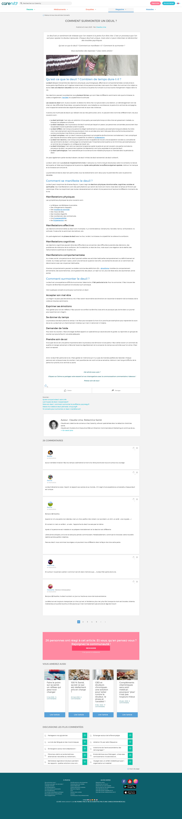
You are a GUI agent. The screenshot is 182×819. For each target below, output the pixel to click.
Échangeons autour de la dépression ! (62, 749)
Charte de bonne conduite (77, 787)
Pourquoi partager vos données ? (54, 784)
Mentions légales (75, 789)
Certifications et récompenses (78, 782)
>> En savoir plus (67, 430)
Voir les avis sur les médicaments (105, 787)
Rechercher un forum (102, 784)
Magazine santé (100, 782)
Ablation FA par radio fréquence (105, 742)
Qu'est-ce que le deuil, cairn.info (54, 399)
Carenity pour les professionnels (79, 795)
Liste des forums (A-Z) (102, 789)
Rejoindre (155, 3)
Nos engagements (50, 795)
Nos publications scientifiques (53, 794)
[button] (31, 10)
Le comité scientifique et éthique (54, 792)
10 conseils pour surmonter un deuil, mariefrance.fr (62, 409)
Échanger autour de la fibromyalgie (106, 735)
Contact (72, 794)
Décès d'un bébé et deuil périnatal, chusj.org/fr (60, 407)
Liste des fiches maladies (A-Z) (104, 790)
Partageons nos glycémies (58, 735)
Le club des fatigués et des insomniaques (63, 742)
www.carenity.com (68, 801)
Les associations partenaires (53, 789)
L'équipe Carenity (49, 785)
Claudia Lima (101, 27)
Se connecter (169, 3)
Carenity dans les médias (77, 784)
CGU (71, 790)
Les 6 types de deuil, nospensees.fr (55, 402)
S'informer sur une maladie (103, 785)
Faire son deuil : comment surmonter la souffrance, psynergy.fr (66, 404)
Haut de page (134, 769)
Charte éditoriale (75, 785)
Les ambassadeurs (50, 787)
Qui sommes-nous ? (50, 782)
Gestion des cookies (76, 792)
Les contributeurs (50, 790)
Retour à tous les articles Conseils (57, 15)
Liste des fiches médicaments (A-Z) (106, 792)
